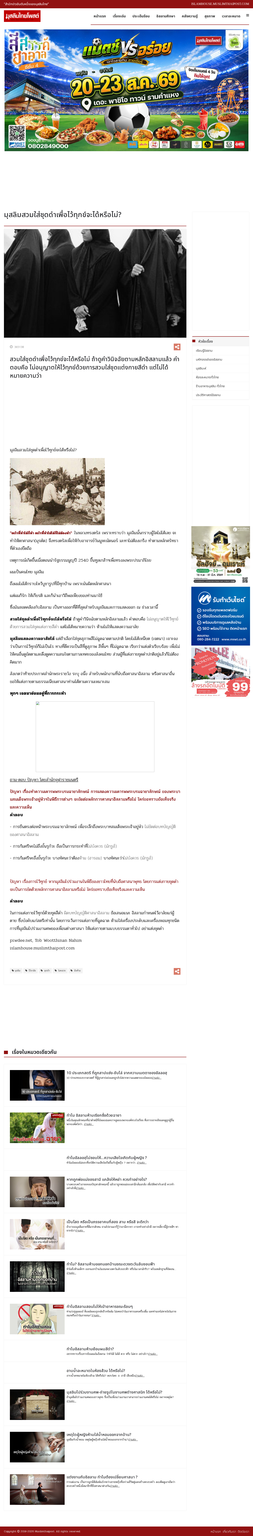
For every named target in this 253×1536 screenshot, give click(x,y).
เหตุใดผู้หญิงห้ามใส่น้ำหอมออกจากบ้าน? (99, 1435)
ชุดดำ (47, 970)
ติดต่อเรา (243, 1531)
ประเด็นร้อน (141, 16)
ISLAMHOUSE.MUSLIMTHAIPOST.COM (220, 4)
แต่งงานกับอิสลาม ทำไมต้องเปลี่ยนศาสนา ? (102, 1477)
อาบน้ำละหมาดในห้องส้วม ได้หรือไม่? (96, 1371)
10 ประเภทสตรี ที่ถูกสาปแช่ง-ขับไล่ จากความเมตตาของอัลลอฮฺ (117, 1073)
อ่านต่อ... (156, 1078)
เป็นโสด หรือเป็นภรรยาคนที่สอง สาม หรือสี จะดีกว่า (108, 1222)
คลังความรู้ (190, 16)
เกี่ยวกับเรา (229, 1531)
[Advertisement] (126, 179)
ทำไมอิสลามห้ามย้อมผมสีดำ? (90, 1349)
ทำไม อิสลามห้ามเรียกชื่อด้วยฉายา (94, 1115)
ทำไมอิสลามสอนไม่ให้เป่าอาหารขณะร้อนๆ (100, 1307)
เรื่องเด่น (119, 16)
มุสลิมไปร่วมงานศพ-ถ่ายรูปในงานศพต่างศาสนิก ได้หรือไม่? (114, 1392)
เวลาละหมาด (231, 16)
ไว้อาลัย (32, 970)
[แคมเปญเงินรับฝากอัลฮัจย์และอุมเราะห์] (220, 555)
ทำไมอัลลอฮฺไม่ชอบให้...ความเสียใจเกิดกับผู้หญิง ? (107, 1158)
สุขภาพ (209, 16)
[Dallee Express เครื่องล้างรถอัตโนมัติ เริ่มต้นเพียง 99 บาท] (220, 672)
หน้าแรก (100, 16)
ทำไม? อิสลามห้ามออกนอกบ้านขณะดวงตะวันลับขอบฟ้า (111, 1264)
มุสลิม (17, 970)
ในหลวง (62, 970)
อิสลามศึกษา (165, 16)
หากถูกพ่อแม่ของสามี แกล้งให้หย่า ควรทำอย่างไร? (107, 1180)
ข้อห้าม (77, 970)
